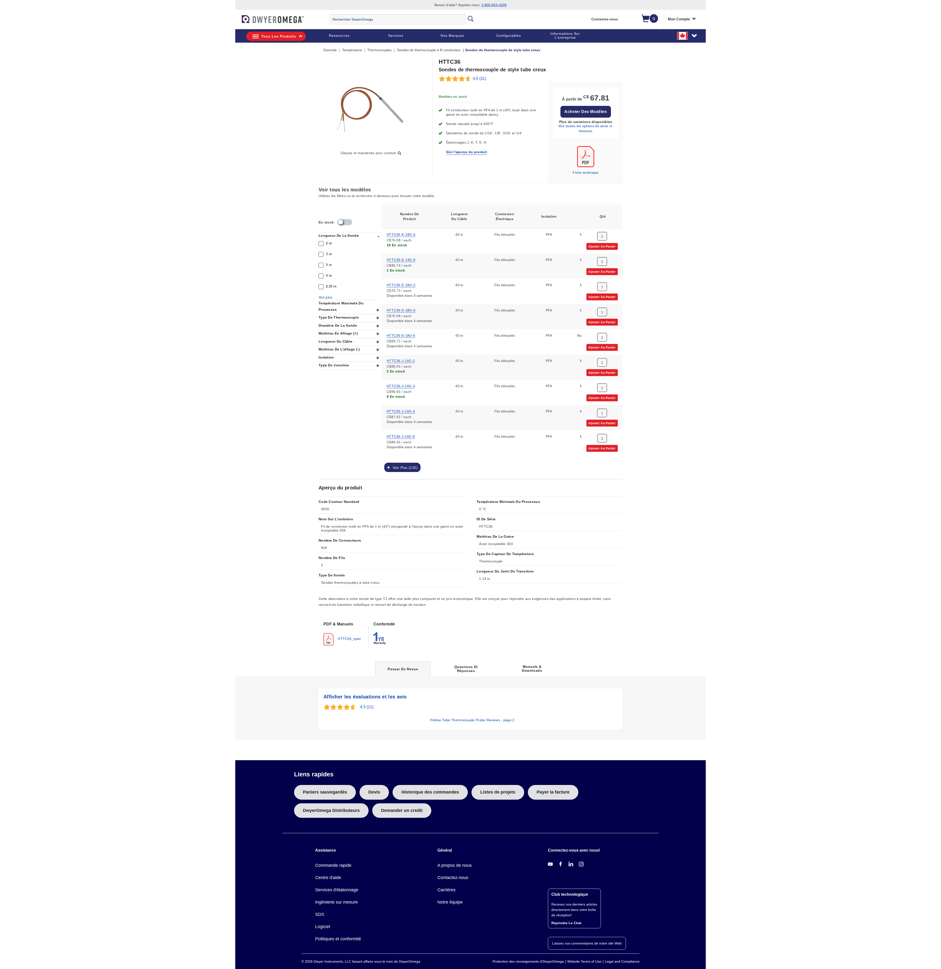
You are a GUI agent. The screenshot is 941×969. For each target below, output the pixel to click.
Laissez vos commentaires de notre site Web (587, 943)
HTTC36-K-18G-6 (401, 234)
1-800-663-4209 (494, 5)
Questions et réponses (466, 669)
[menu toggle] (256, 35)
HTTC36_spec (349, 638)
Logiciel (322, 926)
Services (395, 35)
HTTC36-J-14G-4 (401, 411)
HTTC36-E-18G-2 (401, 284)
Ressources (339, 35)
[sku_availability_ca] (344, 222)
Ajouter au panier (602, 246)
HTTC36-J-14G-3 (401, 385)
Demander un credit (401, 810)
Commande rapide (333, 865)
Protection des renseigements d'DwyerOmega (528, 961)
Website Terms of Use (584, 961)
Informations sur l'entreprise (565, 35)
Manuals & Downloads (532, 668)
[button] (687, 35)
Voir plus (326, 297)
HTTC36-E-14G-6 (401, 259)
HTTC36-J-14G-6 (401, 436)
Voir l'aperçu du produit (466, 152)
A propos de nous (454, 865)
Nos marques (452, 35)
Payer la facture (553, 792)
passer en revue (402, 671)
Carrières (446, 889)
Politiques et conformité (338, 938)
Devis (374, 792)
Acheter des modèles (585, 112)
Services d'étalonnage (336, 889)
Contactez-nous (604, 19)
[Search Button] (470, 19)
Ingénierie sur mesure (336, 902)
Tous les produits (278, 36)
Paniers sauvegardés (325, 792)
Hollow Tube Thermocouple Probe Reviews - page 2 (472, 720)
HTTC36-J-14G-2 (401, 360)
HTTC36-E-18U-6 (401, 335)
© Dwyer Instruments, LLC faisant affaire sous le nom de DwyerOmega (360, 961)
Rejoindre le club (566, 923)
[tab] (344, 633)
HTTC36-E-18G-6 (401, 310)
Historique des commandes (430, 792)
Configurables (508, 35)
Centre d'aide (328, 877)
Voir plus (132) (404, 467)
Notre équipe (450, 902)
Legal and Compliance (622, 961)
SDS (319, 914)
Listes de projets (497, 792)
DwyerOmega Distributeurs (331, 810)
